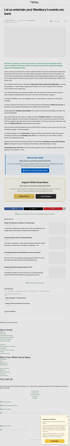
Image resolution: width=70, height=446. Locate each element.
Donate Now (54, 441)
